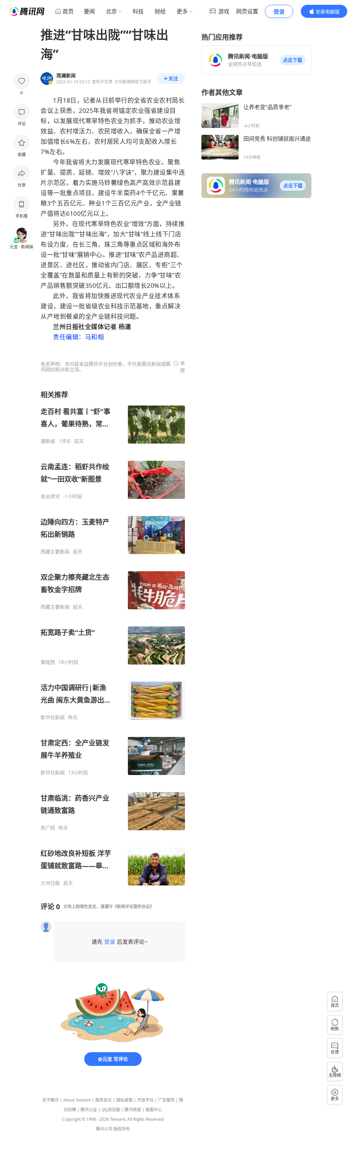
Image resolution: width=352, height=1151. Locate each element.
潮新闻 (48, 441)
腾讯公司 (104, 1129)
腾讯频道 (132, 1110)
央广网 (48, 827)
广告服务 (166, 1100)
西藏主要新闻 (55, 551)
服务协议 (103, 1100)
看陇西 (48, 662)
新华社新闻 (53, 717)
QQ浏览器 (110, 1110)
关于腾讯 (50, 1100)
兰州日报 (50, 883)
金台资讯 (50, 496)
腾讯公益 (88, 1110)
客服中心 (153, 1110)
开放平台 (145, 1100)
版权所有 (121, 1129)
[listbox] (113, 638)
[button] (292, 60)
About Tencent (77, 1100)
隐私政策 (124, 1100)
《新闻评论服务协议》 (133, 906)
